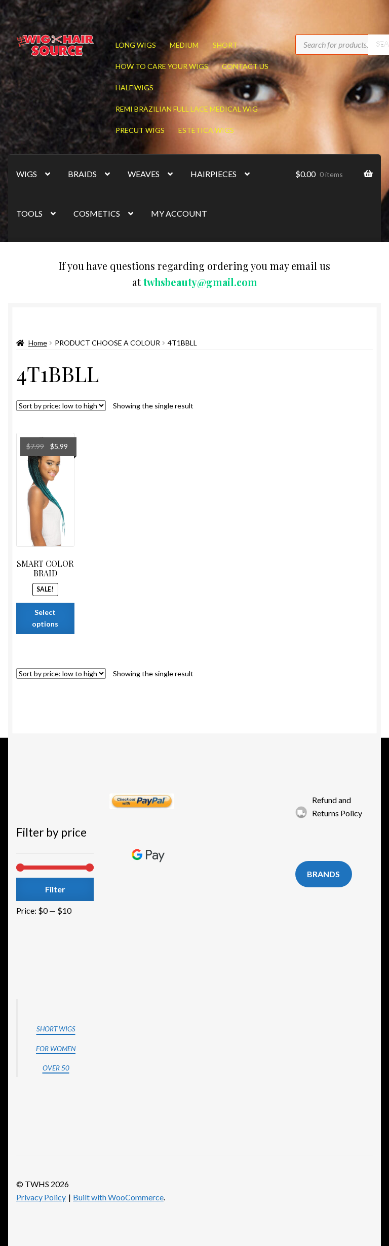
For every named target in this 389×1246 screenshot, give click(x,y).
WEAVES (144, 174)
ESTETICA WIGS (206, 130)
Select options (45, 618)
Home (37, 342)
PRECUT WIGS (140, 130)
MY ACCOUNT (179, 213)
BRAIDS (82, 174)
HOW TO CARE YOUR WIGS (161, 66)
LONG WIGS (135, 45)
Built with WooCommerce (118, 1197)
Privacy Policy (41, 1197)
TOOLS (29, 213)
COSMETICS (96, 213)
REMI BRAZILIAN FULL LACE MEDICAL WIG (186, 109)
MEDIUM (184, 45)
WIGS (26, 174)
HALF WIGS (134, 87)
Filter (55, 889)
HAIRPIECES (213, 174)
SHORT (225, 45)
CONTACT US (245, 66)
